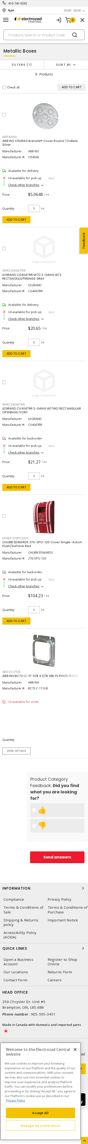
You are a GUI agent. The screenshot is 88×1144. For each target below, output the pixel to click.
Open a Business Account (18, 961)
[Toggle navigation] (5, 20)
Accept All (40, 1113)
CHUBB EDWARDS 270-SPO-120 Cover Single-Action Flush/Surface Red (42, 544)
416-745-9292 (17, 3)
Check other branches (23, 185)
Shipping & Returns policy (21, 922)
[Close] (75, 1049)
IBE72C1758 (11, 672)
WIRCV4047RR (13, 404)
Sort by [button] (63, 65)
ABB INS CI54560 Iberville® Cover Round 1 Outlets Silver (40, 143)
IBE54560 (9, 137)
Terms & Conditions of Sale (23, 909)
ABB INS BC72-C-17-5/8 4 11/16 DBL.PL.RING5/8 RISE (40, 676)
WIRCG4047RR (14, 271)
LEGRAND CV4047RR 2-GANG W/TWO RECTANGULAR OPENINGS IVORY (41, 410)
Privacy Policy (15, 1100)
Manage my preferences (41, 1125)
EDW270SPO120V (15, 538)
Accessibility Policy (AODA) (20, 934)
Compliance (14, 899)
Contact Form (15, 980)
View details (16, 751)
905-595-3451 (43, 1014)
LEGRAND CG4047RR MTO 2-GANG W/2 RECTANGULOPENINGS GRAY (31, 277)
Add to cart (17, 220)
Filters (21, 65)
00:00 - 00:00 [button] (72, 10)
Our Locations (16, 972)
